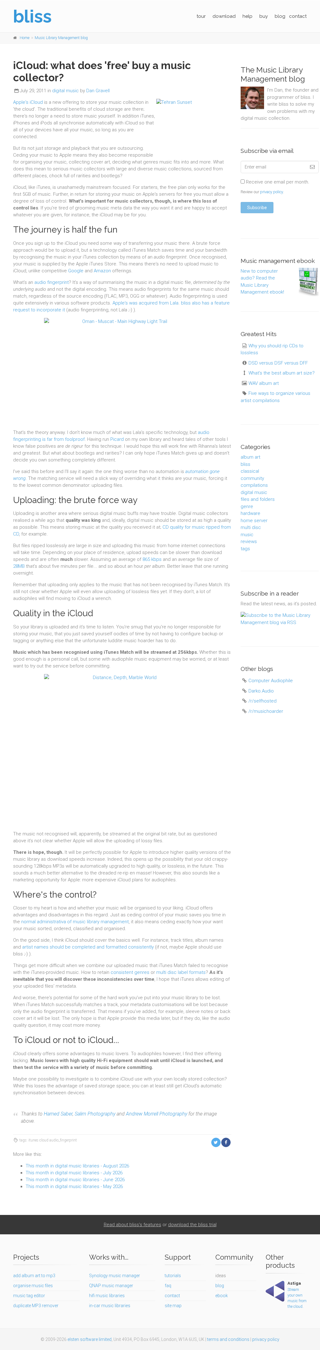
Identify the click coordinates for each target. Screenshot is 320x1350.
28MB (19, 566)
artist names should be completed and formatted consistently (88, 947)
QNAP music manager (111, 1285)
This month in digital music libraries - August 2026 (77, 1166)
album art (250, 457)
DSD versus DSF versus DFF (278, 363)
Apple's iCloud (28, 102)
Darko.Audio (261, 691)
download (224, 16)
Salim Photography (95, 1114)
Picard (117, 439)
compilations (254, 485)
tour (201, 16)
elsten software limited (90, 1339)
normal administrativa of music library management (75, 921)
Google (75, 271)
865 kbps (152, 559)
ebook (221, 1295)
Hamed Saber (58, 1114)
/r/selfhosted (262, 701)
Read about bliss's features (132, 1224)
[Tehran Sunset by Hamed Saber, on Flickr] (193, 127)
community (252, 478)
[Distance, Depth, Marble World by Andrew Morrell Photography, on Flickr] (122, 752)
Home (24, 38)
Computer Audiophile (270, 680)
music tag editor (29, 1295)
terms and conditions (228, 1339)
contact (298, 16)
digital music (65, 90)
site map (173, 1305)
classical (250, 471)
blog (280, 16)
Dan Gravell (98, 90)
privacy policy (271, 191)
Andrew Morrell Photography (156, 1114)
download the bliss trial (192, 1224)
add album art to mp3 (34, 1275)
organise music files (33, 1285)
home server (254, 520)
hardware (250, 513)
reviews (249, 541)
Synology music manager (114, 1275)
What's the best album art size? (281, 373)
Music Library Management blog (61, 38)
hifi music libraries (107, 1295)
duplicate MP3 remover (35, 1305)
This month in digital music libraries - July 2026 (74, 1173)
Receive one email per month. (277, 182)
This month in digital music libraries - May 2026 (74, 1186)
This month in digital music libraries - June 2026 (75, 1179)
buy (263, 16)
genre (247, 506)
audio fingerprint (51, 282)
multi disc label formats (181, 972)
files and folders (258, 499)
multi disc (251, 527)
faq (168, 1285)
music (247, 534)
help (247, 16)
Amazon (102, 271)
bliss (245, 464)
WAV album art (263, 383)
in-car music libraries (109, 1305)
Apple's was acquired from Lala (145, 303)
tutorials (173, 1275)
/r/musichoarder (265, 711)
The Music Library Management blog (273, 74)
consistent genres (130, 972)
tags (245, 549)
